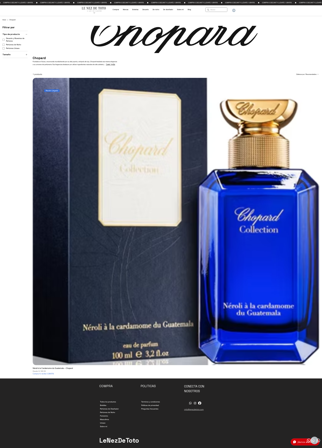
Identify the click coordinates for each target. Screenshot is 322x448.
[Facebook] (199, 403)
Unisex (102, 423)
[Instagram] (195, 403)
